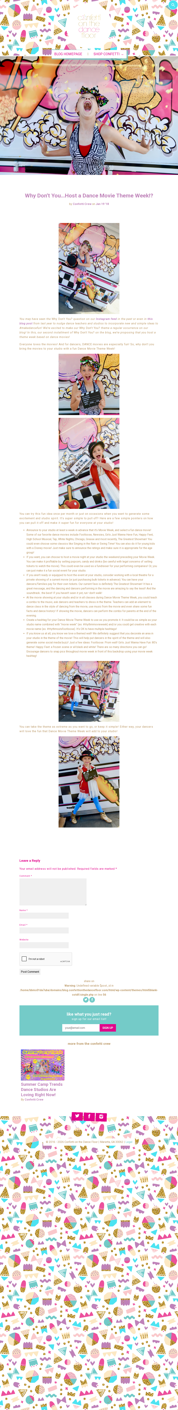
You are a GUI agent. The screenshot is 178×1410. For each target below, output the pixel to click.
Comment (25, 876)
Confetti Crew (82, 204)
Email (23, 925)
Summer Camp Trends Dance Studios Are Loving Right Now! (42, 1089)
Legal (129, 1142)
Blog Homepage (68, 54)
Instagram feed (106, 319)
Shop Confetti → (109, 54)
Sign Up (107, 1027)
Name (23, 910)
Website (24, 939)
